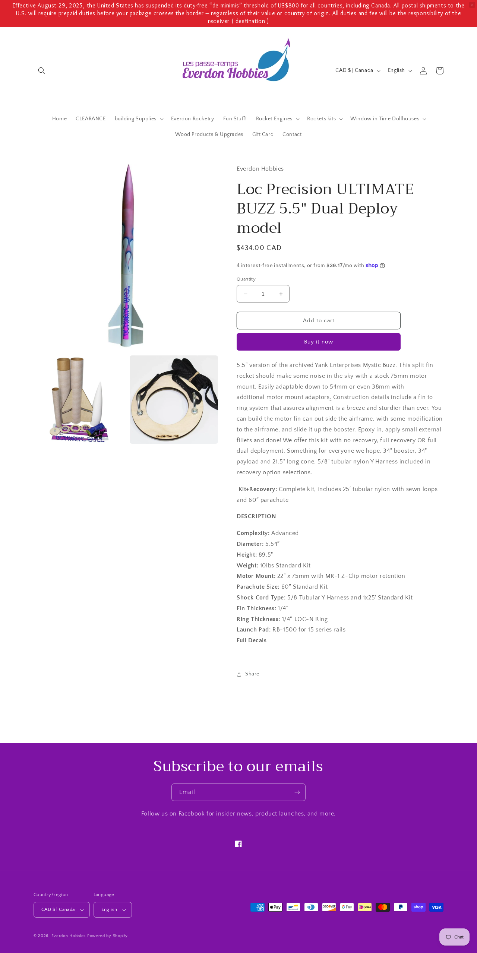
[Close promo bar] (472, 5)
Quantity (246, 279)
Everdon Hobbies (68, 936)
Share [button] (252, 674)
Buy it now (318, 342)
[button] (42, 71)
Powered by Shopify (107, 936)
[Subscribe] (297, 792)
